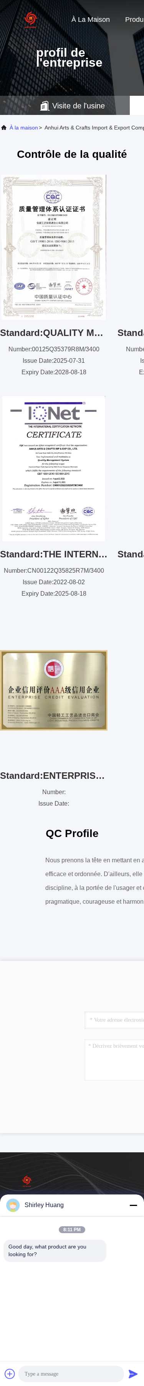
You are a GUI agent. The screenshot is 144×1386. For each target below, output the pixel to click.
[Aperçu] (31, 19)
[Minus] (133, 1205)
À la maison (90, 19)
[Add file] (10, 1373)
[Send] (133, 1373)
